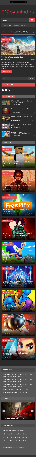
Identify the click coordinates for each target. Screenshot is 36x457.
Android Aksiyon (7, 173)
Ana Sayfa (8, 25)
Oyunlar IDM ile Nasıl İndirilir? (15, 441)
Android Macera (7, 292)
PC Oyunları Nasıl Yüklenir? (14, 430)
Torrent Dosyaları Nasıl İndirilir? (15, 437)
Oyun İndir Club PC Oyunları (14, 447)
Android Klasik (7, 221)
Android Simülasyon (9, 197)
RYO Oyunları (6, 39)
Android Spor (6, 149)
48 (34, 128)
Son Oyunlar (9, 96)
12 (34, 59)
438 (33, 135)
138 (32, 214)
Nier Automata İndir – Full (12, 392)
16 (32, 190)
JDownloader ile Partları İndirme (15, 434)
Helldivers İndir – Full (10, 389)
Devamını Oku (6, 71)
